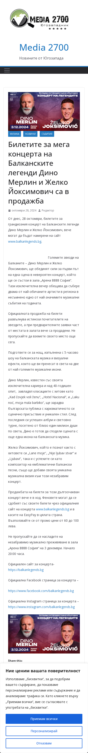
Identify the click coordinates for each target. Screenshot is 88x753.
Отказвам (44, 743)
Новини (30, 133)
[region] (44, 708)
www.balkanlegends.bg (24, 241)
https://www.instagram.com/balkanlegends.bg (41, 607)
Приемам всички (44, 719)
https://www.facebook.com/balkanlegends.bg (41, 591)
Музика (14, 133)
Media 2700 (44, 47)
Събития (47, 133)
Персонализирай (44, 731)
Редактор (48, 210)
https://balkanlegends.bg (26, 570)
